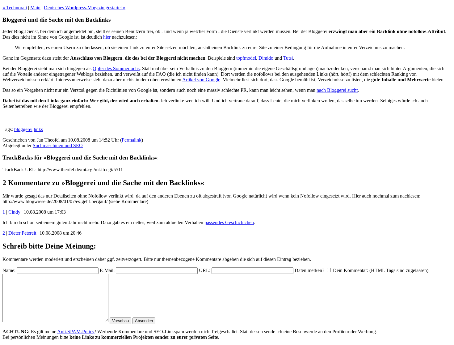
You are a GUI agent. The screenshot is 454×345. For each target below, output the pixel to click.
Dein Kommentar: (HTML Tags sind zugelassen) (380, 270)
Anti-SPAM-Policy (76, 331)
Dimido (266, 58)
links (38, 129)
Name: (8, 270)
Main (35, 7)
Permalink (131, 140)
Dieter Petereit (22, 233)
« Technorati (14, 7)
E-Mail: (107, 270)
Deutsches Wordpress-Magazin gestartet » (84, 7)
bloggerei (23, 129)
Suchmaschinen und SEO (58, 145)
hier (107, 37)
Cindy (14, 212)
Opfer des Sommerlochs (116, 68)
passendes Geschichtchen (229, 222)
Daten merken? (309, 270)
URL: (204, 270)
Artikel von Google (201, 79)
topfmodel (246, 58)
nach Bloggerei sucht (337, 90)
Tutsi (288, 58)
